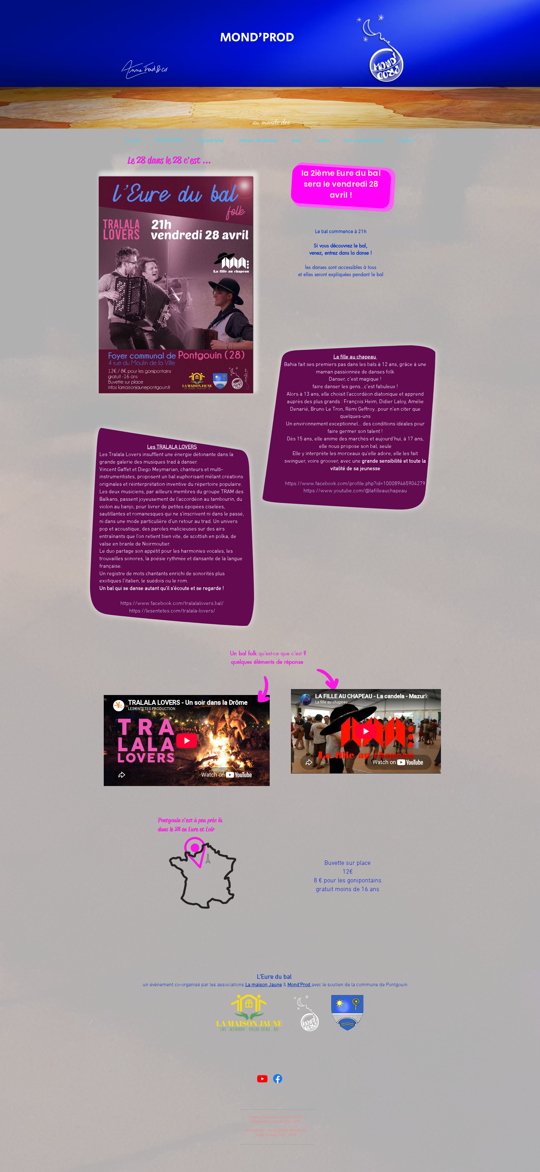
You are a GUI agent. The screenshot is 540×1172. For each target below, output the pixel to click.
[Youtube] (262, 1079)
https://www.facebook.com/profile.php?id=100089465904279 (355, 484)
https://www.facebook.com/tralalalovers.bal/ (172, 604)
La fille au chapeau (355, 357)
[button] (363, 140)
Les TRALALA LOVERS (172, 447)
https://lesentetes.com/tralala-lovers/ (172, 611)
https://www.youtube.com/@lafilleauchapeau (355, 491)
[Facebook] (278, 1079)
